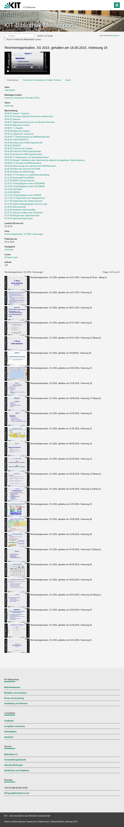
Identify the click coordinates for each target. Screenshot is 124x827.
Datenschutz (43, 821)
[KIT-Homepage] (12, 5)
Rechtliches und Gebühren (16, 770)
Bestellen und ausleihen (15, 693)
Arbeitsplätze (10, 731)
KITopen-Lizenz (11, 257)
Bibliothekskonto (12, 687)
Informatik (9, 249)
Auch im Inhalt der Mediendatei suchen (24, 39)
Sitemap (69, 821)
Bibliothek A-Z (11, 754)
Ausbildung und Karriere (15, 703)
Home (6, 821)
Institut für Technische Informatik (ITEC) (22, 98)
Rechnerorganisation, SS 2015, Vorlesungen (24, 234)
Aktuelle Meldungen (13, 765)
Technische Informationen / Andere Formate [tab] (42, 80)
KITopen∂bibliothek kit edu (16, 793)
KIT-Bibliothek (29, 7)
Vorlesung (9, 106)
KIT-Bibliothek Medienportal (41, 25)
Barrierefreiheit (57, 821)
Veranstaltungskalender (15, 760)
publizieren (116, 35)
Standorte (8, 737)
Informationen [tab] (13, 80)
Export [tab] (68, 80)
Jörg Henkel (10, 90)
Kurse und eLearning (14, 698)
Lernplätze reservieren (14, 726)
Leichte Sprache (18, 821)
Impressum (32, 821)
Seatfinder (9, 721)
